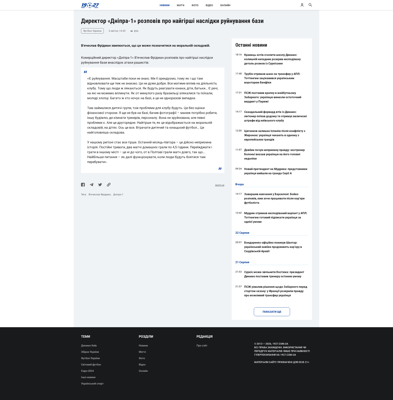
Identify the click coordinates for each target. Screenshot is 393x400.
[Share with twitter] (100, 185)
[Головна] (89, 5)
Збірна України (90, 351)
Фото (195, 5)
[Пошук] (310, 5)
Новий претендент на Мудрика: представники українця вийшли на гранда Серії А (275, 171)
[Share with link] (109, 185)
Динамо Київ (89, 345)
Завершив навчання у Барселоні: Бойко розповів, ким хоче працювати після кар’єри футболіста (274, 198)
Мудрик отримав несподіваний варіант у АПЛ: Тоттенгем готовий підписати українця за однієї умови (275, 217)
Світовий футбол (91, 364)
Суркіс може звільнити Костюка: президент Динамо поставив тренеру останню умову (274, 274)
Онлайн (225, 5)
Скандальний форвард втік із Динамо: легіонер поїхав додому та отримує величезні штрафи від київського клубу (275, 116)
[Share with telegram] (91, 185)
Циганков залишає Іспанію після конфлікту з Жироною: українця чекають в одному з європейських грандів (274, 135)
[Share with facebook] (83, 185)
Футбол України (90, 358)
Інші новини (88, 377)
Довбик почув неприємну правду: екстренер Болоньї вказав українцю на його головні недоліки (274, 154)
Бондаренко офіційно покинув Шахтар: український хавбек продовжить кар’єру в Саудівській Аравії (273, 247)
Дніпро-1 (118, 194)
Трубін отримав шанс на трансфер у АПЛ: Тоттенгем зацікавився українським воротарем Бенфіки (272, 78)
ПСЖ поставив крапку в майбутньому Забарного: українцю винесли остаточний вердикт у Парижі (272, 97)
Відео (209, 5)
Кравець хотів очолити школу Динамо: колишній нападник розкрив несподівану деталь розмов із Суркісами (272, 59)
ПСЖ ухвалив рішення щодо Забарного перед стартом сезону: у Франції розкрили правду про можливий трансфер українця (275, 291)
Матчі (180, 5)
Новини (164, 5)
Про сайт (201, 345)
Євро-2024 (87, 370)
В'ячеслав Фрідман (100, 194)
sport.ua (219, 185)
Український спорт (92, 383)
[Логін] (302, 5)
